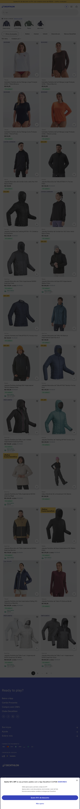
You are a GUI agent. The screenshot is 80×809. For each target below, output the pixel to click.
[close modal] (77, 780)
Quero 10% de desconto (40, 798)
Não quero (40, 804)
